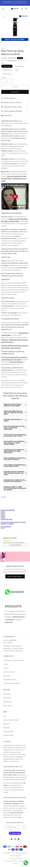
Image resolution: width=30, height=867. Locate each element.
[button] (3, 9)
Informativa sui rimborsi (21, 853)
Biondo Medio (8, 66)
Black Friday (6, 676)
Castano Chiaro (20, 66)
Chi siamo (6, 668)
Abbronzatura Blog (8, 735)
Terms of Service (7, 705)
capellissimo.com (10, 853)
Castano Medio (8, 70)
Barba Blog (6, 724)
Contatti (5, 664)
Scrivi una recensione (15, 545)
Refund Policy (7, 698)
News (4, 716)
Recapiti (16, 863)
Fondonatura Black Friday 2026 (11, 683)
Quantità (3, 77)
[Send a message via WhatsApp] (25, 862)
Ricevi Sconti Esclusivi (9, 672)
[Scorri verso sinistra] (11, 45)
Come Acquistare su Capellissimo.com (13, 660)
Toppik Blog (6, 727)
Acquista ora (15, 92)
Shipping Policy (7, 701)
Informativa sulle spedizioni (11, 860)
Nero (18, 70)
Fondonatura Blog (8, 731)
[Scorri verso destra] (18, 45)
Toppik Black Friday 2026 (10, 679)
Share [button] (4, 497)
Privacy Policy (7, 694)
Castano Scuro (8, 74)
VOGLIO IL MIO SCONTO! (15, 576)
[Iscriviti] (23, 827)
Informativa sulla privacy (15, 855)
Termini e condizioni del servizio (16, 858)
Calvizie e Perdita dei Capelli (11, 720)
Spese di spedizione (12, 60)
